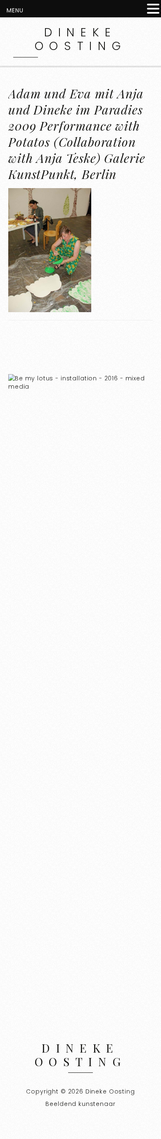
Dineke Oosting (80, 39)
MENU (15, 10)
